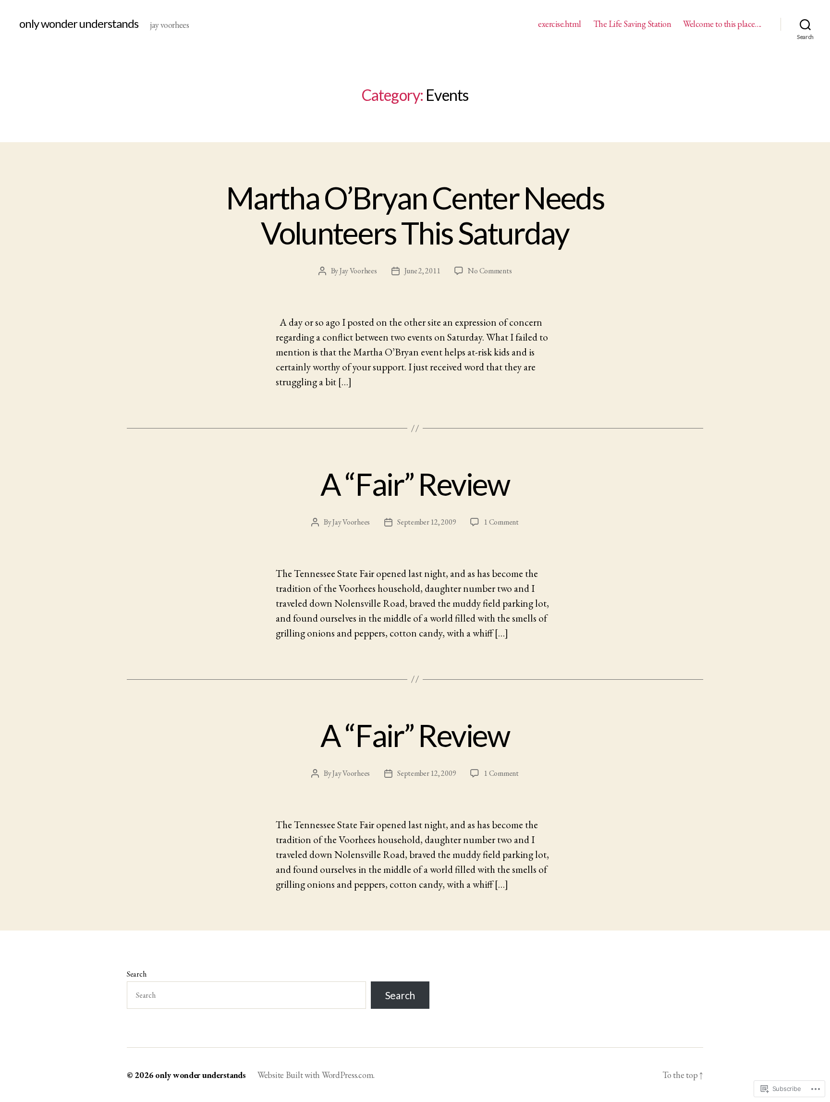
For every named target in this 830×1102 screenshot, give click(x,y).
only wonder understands (78, 23)
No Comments (490, 271)
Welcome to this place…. (722, 24)
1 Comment (501, 522)
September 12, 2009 (426, 522)
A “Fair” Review (414, 483)
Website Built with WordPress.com (315, 1074)
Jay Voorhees (358, 271)
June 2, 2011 (422, 271)
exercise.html (559, 24)
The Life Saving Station (632, 24)
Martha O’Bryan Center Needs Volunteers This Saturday (415, 215)
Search (136, 974)
